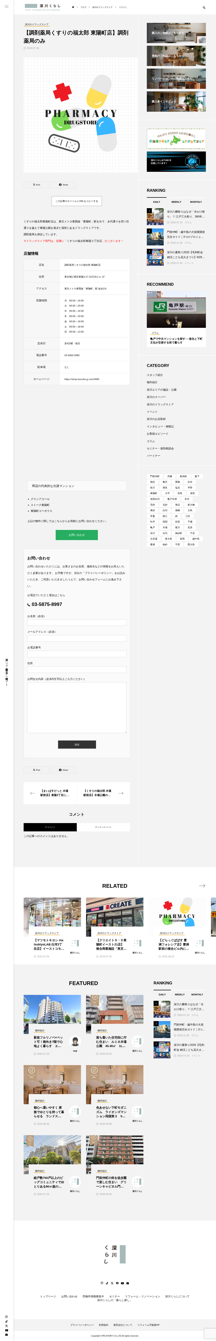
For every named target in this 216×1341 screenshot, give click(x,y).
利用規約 (103, 1325)
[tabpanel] (176, 319)
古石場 (153, 538)
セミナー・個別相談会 (160, 448)
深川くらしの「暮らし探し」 (114, 1300)
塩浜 (177, 487)
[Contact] (6, 1334)
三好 (187, 516)
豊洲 (152, 544)
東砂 (152, 510)
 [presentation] (202, 885)
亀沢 (165, 482)
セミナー (114, 1296)
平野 (190, 487)
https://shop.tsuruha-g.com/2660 (81, 379)
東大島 (168, 538)
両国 (165, 521)
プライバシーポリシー (98, 573)
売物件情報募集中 (93, 1296)
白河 (165, 510)
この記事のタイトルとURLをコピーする (77, 201)
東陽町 (153, 493)
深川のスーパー (156, 397)
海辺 (177, 504)
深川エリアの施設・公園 (162, 389)
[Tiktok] (107, 1283)
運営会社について (122, 1325)
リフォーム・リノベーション (142, 1296)
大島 (190, 510)
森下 (197, 476)
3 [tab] (180, 324)
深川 (152, 533)
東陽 (177, 482)
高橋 (169, 476)
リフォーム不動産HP (148, 1325)
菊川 (177, 527)
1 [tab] (173, 324)
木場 (165, 527)
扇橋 (177, 510)
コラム (188, 222)
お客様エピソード (157, 433)
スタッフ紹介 (155, 375)
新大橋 (191, 504)
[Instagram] (6, 1317)
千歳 (190, 521)
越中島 (195, 538)
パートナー (153, 455)
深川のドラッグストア (160, 404)
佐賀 (177, 521)
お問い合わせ (77, 534)
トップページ (48, 1296)
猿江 (165, 516)
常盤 (152, 516)
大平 (167, 493)
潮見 (165, 487)
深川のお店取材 (156, 419)
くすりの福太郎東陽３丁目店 (84, 240)
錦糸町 (183, 476)
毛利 (152, 504)
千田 (177, 544)
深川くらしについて (177, 1296)
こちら (58, 521)
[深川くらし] (43, 7)
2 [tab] (177, 324)
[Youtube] (6, 1330)
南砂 (165, 544)
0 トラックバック (103, 827)
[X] (6, 1325)
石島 (180, 493)
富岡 (182, 538)
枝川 (152, 487)
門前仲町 (155, 476)
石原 (190, 527)
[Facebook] (117, 1283)
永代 (165, 533)
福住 (152, 482)
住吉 (190, 482)
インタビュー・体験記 (160, 426)
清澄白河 (155, 499)
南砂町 (178, 533)
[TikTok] (6, 1321)
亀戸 (152, 527)
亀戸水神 (172, 499)
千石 (192, 533)
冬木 (187, 499)
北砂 (165, 504)
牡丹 (152, 521)
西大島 (191, 544)
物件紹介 (152, 382)
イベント (189, 263)
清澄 (192, 493)
